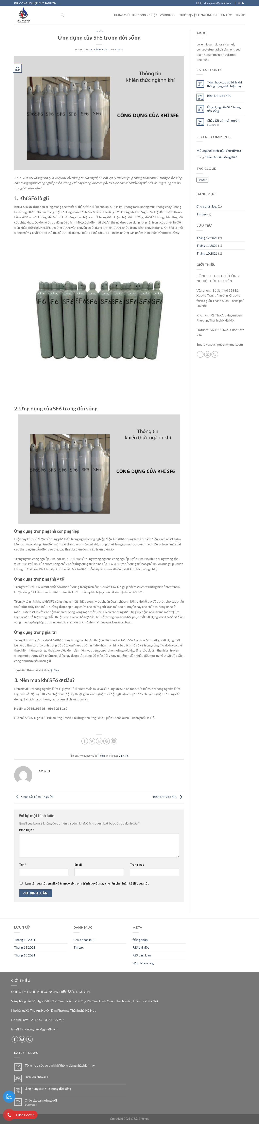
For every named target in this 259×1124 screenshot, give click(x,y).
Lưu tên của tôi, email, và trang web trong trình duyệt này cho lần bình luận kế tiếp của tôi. (87, 883)
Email (78, 864)
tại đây (54, 670)
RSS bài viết (141, 947)
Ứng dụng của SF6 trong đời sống (224, 109)
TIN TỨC (226, 15)
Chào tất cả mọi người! (37, 796)
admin (119, 49)
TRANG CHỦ (122, 15)
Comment (213, 124)
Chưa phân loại (206, 206)
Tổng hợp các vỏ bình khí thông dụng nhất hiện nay (224, 84)
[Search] (62, 15)
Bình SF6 (123, 755)
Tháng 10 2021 (207, 253)
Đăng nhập (140, 940)
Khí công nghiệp (144, 15)
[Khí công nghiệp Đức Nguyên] (34, 15)
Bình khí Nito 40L (165, 796)
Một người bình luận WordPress (219, 150)
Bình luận (26, 830)
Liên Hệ (240, 15)
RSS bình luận (142, 955)
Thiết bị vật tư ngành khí (198, 15)
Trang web (137, 864)
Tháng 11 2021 (207, 245)
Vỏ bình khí (168, 15)
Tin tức (99, 31)
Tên (22, 864)
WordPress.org (143, 963)
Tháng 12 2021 (207, 238)
